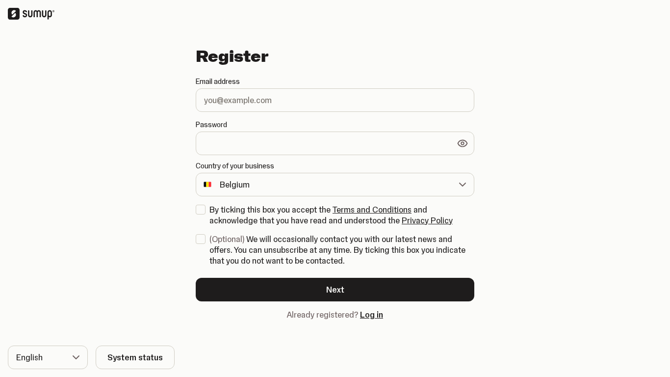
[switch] (462, 143)
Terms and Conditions (372, 210)
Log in (371, 315)
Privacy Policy (427, 220)
